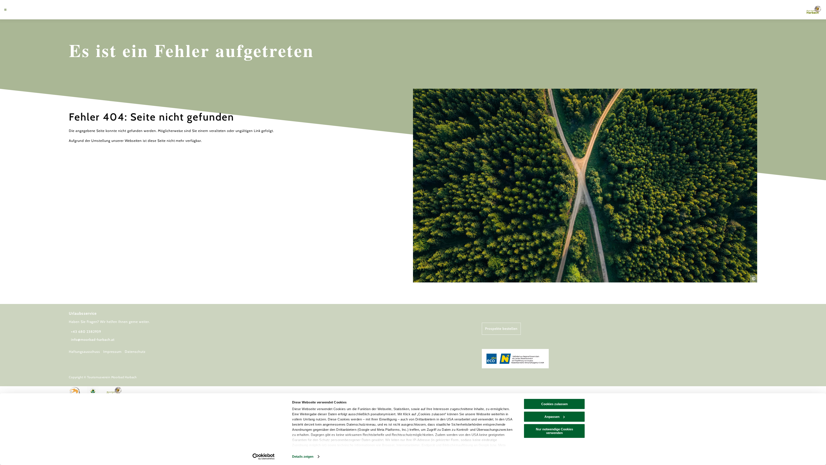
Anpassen (551, 416)
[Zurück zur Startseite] (814, 9)
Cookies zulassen (554, 404)
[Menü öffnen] (5, 10)
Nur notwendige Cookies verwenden (554, 431)
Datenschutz (135, 352)
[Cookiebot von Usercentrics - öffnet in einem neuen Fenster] (263, 456)
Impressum (112, 352)
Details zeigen (302, 456)
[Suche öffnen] (24, 10)
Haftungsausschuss (84, 352)
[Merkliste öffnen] (17, 10)
